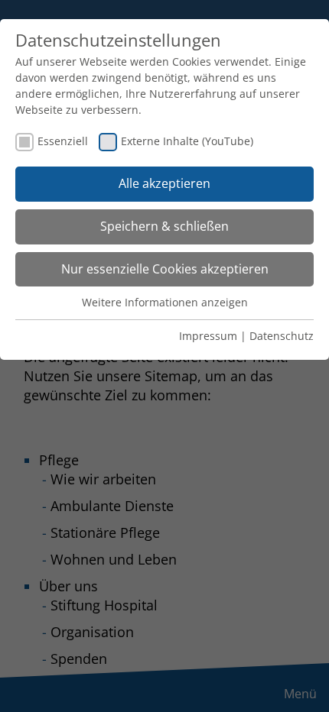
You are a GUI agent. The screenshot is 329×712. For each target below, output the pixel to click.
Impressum (208, 335)
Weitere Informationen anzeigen (165, 302)
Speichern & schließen (164, 226)
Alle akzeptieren (164, 183)
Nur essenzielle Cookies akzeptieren (165, 269)
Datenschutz (281, 335)
